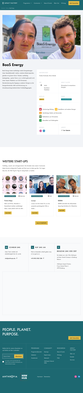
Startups (7, 8)
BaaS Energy (11, 8)
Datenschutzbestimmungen (10, 363)
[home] (11, 3)
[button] (27, 3)
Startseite (3, 8)
